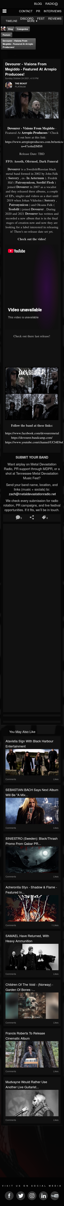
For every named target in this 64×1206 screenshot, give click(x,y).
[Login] (56, 3)
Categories (22, 29)
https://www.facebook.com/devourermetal (32, 433)
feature (6, 34)
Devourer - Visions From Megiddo (30, 128)
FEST (41, 18)
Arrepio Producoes (34, 132)
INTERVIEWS (53, 11)
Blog (10, 29)
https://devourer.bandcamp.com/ (31, 437)
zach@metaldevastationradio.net (32, 493)
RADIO (49, 4)
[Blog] (4, 54)
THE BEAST (21, 83)
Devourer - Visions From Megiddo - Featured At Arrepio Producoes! (18, 44)
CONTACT (26, 11)
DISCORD (27, 18)
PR (38, 11)
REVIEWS (55, 18)
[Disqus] (32, 572)
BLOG (38, 4)
